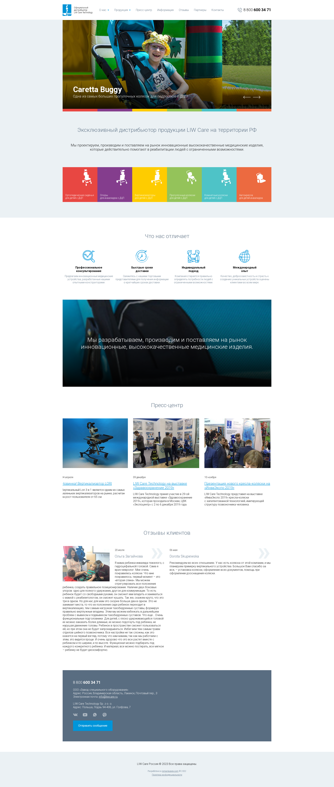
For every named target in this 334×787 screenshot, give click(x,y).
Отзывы (184, 10)
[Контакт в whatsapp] (95, 714)
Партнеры (200, 10)
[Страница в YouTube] (85, 714)
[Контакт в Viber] (104, 714)
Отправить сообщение (92, 725)
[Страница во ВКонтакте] (75, 714)
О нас (102, 10)
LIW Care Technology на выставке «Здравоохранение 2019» (160, 485)
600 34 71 (257, 10)
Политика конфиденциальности (167, 775)
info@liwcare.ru (108, 696)
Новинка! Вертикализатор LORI (87, 483)
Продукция (121, 10)
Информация (165, 10)
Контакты (218, 10)
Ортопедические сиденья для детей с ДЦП (138, 18)
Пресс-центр (144, 10)
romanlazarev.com (170, 771)
